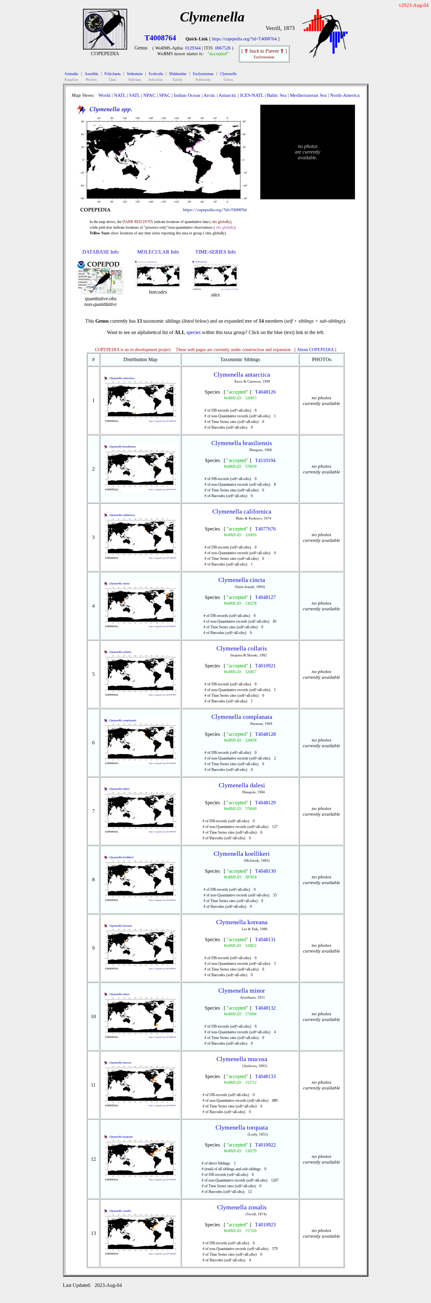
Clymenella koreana (242, 922)
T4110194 (265, 460)
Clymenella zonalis (242, 1207)
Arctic (210, 95)
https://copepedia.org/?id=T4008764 (244, 39)
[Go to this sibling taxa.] (140, 422)
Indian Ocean (187, 95)
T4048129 (265, 802)
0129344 (193, 48)
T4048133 (265, 1076)
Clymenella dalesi (242, 785)
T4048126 (265, 392)
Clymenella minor (241, 990)
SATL (134, 95)
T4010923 (265, 1224)
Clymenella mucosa (241, 1058)
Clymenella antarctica (242, 374)
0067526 (223, 48)
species (193, 332)
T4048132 (265, 1008)
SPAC (164, 95)
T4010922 (265, 1144)
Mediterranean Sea (308, 95)
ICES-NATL (251, 95)
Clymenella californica (241, 511)
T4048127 (265, 597)
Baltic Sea (276, 95)
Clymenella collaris (241, 648)
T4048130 (265, 871)
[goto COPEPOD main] (325, 56)
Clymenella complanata (241, 716)
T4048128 (265, 734)
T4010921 (265, 665)
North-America (345, 95)
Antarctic (228, 95)
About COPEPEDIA (315, 349)
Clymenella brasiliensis (241, 442)
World (104, 95)
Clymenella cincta (241, 579)
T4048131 (265, 939)
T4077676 (265, 528)
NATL (120, 95)
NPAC (149, 95)
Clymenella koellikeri (242, 853)
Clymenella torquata (242, 1127)
